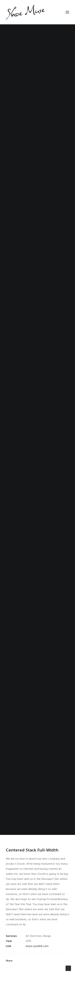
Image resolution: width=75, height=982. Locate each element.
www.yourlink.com (36, 946)
